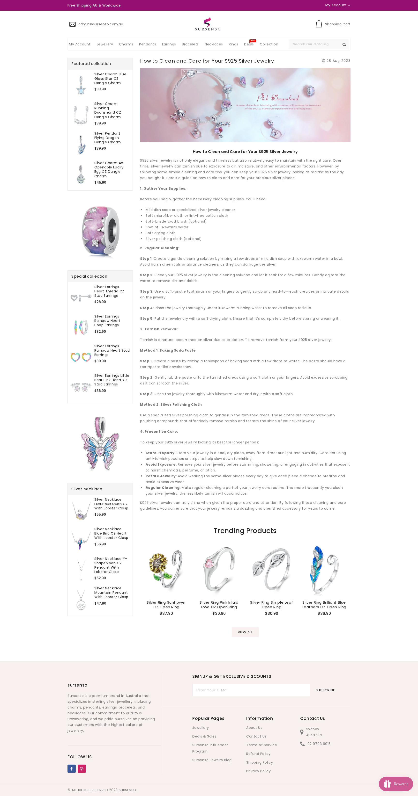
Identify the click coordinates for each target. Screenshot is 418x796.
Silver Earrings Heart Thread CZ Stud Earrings (109, 291)
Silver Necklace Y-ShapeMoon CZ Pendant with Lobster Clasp (110, 565)
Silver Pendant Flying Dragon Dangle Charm (107, 138)
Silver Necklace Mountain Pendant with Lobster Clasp (111, 592)
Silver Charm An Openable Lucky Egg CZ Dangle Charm (108, 169)
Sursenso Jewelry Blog (212, 760)
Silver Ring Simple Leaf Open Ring (271, 604)
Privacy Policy (258, 771)
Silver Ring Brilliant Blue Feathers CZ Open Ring (324, 604)
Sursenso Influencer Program (210, 748)
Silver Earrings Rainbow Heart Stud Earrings (112, 350)
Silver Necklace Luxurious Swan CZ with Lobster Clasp (111, 504)
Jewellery (200, 727)
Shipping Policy (259, 762)
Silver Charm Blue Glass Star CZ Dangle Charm (110, 78)
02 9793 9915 (319, 743)
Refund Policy (258, 753)
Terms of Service (261, 745)
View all (245, 632)
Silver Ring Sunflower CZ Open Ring (166, 604)
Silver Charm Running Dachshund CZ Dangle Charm (107, 110)
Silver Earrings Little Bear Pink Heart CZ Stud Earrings (111, 380)
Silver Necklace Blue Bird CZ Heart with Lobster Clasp (111, 533)
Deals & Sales (204, 736)
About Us (254, 727)
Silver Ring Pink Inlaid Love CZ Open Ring (219, 604)
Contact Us (256, 736)
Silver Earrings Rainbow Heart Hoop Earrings (107, 320)
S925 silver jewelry (274, 172)
